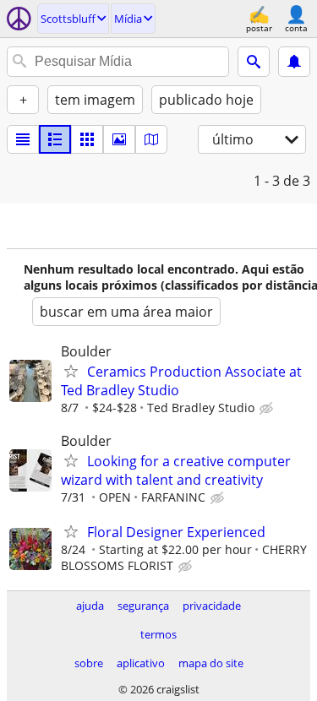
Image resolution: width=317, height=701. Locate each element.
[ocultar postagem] (268, 409)
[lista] (23, 139)
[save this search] (294, 61)
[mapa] (151, 139)
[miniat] (55, 139)
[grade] (87, 139)
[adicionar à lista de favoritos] (71, 371)
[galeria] (119, 139)
